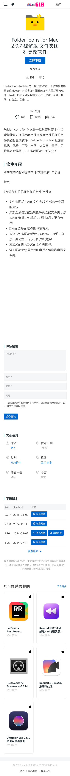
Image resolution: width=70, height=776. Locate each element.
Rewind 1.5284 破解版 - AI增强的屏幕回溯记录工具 (51, 629)
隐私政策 (32, 770)
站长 (13, 448)
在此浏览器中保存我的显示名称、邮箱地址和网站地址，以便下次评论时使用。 (36, 404)
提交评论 (11, 416)
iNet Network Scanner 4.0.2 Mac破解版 (19, 684)
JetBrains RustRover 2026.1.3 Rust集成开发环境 (18, 629)
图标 (43, 462)
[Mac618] (35, 4)
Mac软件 (35, 111)
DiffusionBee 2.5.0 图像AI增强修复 (18, 739)
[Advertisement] (35, 297)
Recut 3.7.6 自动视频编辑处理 (50, 684)
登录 (58, 4)
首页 (22, 770)
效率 (49, 462)
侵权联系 (45, 770)
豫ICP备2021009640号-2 (43, 765)
